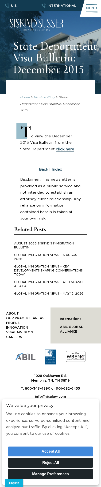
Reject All (50, 463)
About (12, 313)
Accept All (51, 451)
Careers (14, 337)
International (62, 6)
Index (57, 169)
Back (43, 169)
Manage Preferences (50, 474)
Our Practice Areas (25, 318)
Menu (91, 8)
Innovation (17, 327)
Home (25, 97)
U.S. (14, 6)
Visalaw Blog (44, 97)
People (12, 323)
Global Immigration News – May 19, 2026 (48, 293)
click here (65, 149)
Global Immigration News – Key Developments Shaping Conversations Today (48, 270)
